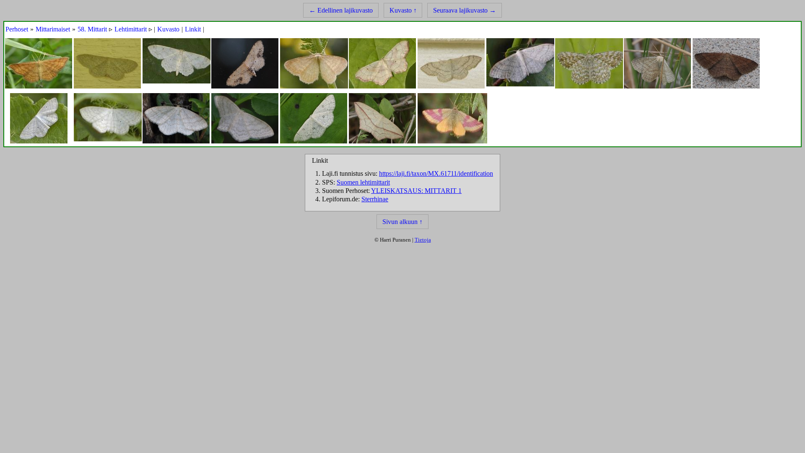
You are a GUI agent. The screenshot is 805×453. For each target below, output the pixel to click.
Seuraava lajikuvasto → (464, 10)
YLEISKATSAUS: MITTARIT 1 (416, 190)
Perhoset (16, 29)
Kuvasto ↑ (403, 10)
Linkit (193, 29)
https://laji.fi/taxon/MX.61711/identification (436, 173)
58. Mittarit (92, 29)
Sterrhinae (374, 199)
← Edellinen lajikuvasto (341, 10)
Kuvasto (168, 29)
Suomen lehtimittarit (363, 182)
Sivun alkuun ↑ (402, 221)
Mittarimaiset (53, 29)
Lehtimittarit (130, 29)
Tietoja (423, 240)
